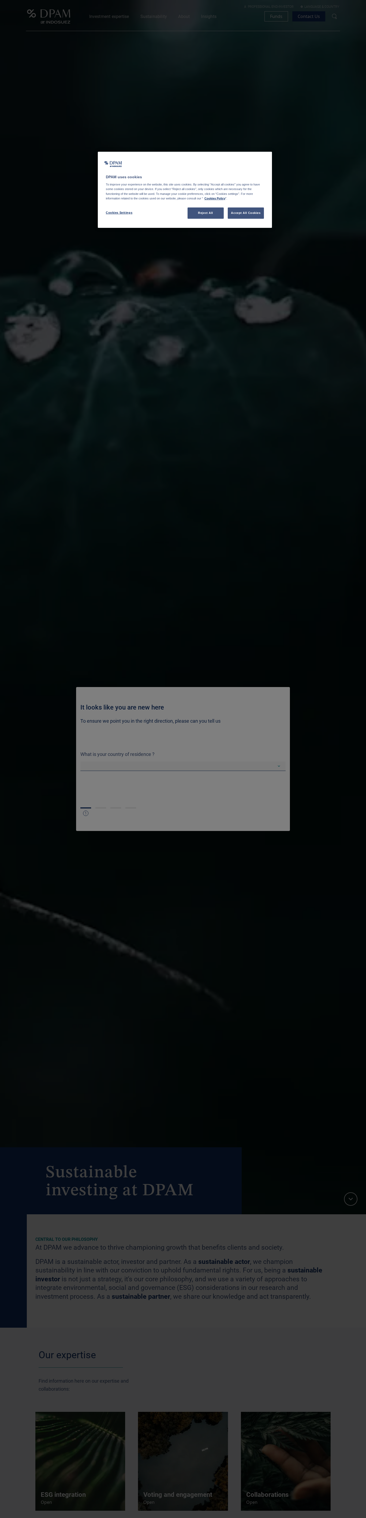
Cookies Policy (214, 198)
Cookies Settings (119, 212)
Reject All (205, 212)
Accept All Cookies (245, 212)
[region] (185, 190)
